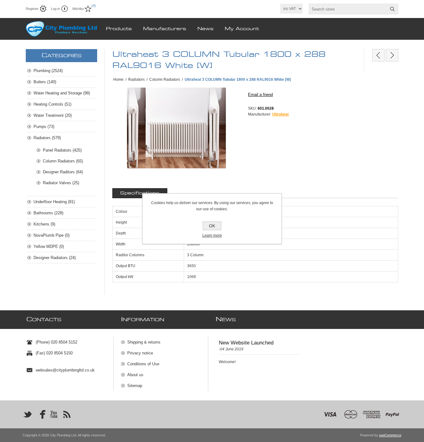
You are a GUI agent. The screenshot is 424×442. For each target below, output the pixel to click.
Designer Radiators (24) (55, 257)
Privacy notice (140, 353)
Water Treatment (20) (53, 115)
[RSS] (67, 414)
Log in (55, 9)
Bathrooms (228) (48, 213)
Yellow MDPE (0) (49, 246)
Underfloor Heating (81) (54, 201)
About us (135, 374)
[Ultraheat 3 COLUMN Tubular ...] (392, 55)
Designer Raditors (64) (63, 172)
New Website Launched (246, 343)
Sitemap (134, 385)
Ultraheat (280, 114)
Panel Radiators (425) (62, 150)
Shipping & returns (143, 342)
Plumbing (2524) (48, 70)
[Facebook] (41, 414)
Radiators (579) (47, 137)
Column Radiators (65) (63, 161)
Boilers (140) (45, 82)
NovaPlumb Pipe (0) (52, 235)
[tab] (139, 193)
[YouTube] (54, 414)
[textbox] (348, 9)
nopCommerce (390, 435)
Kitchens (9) (44, 224)
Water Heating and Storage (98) (62, 93)
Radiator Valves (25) (61, 182)
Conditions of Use (143, 364)
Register (32, 9)
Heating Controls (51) (52, 104)
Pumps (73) (44, 126)
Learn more (212, 235)
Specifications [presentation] (140, 193)
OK (212, 225)
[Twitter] (28, 414)
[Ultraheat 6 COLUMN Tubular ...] (378, 55)
